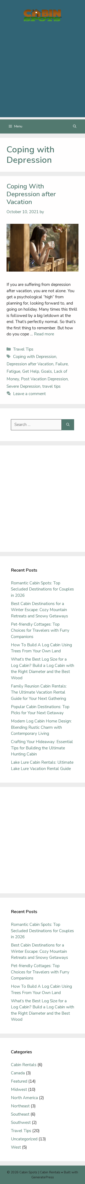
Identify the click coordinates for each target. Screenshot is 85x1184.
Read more (44, 334)
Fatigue (13, 371)
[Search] (68, 424)
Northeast (20, 1106)
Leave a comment (29, 394)
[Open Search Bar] (75, 126)
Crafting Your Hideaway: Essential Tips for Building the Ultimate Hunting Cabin (42, 748)
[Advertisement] (42, 75)
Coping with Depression (34, 356)
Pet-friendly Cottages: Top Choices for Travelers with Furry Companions (40, 631)
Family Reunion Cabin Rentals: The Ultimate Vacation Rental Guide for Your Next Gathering (39, 692)
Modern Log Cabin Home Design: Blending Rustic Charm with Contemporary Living (41, 727)
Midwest (19, 1089)
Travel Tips (23, 349)
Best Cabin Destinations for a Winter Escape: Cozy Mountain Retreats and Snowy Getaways (39, 610)
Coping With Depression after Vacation (31, 194)
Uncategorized (24, 1139)
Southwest (21, 1122)
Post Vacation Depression (44, 379)
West (16, 1147)
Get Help (30, 371)
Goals (46, 371)
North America (24, 1098)
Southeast (20, 1114)
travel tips (51, 386)
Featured (19, 1081)
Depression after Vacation (30, 364)
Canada (18, 1073)
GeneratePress (42, 1177)
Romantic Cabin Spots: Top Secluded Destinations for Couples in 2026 (42, 589)
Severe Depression (23, 386)
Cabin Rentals (23, 1065)
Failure (61, 364)
